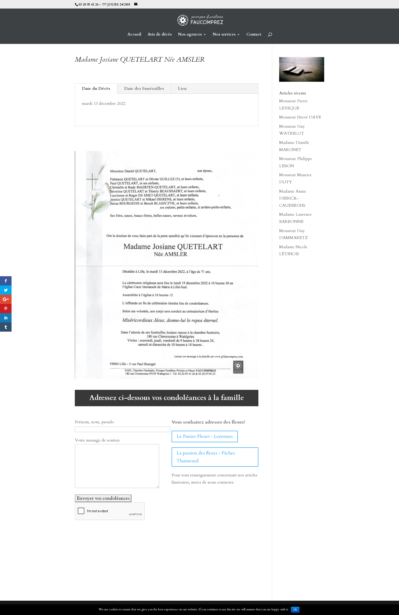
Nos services (224, 35)
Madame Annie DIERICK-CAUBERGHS (292, 198)
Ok (295, 609)
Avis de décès (160, 35)
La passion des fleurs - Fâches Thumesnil (206, 457)
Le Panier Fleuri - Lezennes (205, 436)
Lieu (182, 88)
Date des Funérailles (144, 88)
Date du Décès (96, 88)
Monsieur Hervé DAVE (300, 117)
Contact (253, 35)
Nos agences (190, 35)
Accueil (134, 35)
